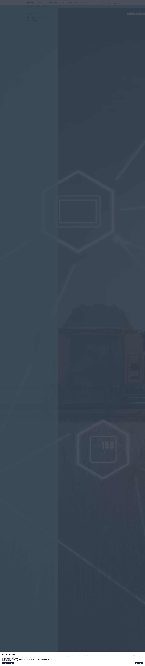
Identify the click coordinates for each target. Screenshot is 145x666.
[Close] (142, 654)
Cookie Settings (8, 663)
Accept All (139, 663)
